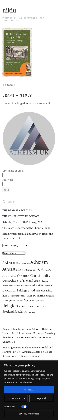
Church (6, 280)
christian (23, 275)
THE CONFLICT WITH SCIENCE (20, 216)
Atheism (39, 262)
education (38, 285)
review (22, 306)
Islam (28, 295)
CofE (36, 280)
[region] (29, 390)
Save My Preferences (29, 413)
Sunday (32, 312)
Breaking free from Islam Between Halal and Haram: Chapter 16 (28, 337)
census (5, 276)
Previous (10, 85)
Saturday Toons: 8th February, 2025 (22, 222)
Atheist (8, 269)
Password (7, 179)
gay (26, 290)
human (6, 295)
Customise (15, 398)
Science (39, 306)
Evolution (9, 290)
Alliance (13, 262)
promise (40, 300)
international (17, 295)
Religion (10, 306)
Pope (26, 300)
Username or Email (13, 170)
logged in (22, 103)
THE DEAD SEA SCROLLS (17, 210)
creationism (26, 285)
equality (48, 285)
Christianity (40, 275)
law (34, 295)
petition (12, 300)
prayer (32, 300)
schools (29, 306)
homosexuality (44, 290)
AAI (5, 262)
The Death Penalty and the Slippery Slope (26, 228)
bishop (29, 269)
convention (15, 285)
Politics (20, 300)
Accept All (29, 389)
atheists (21, 269)
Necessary (9, 406)
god (32, 290)
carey (35, 269)
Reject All (41, 398)
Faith (20, 290)
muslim (5, 300)
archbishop (24, 262)
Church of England (21, 280)
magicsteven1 (26, 18)
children (13, 276)
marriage (42, 295)
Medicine (51, 295)
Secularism (21, 311)
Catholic (44, 269)
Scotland (8, 311)
